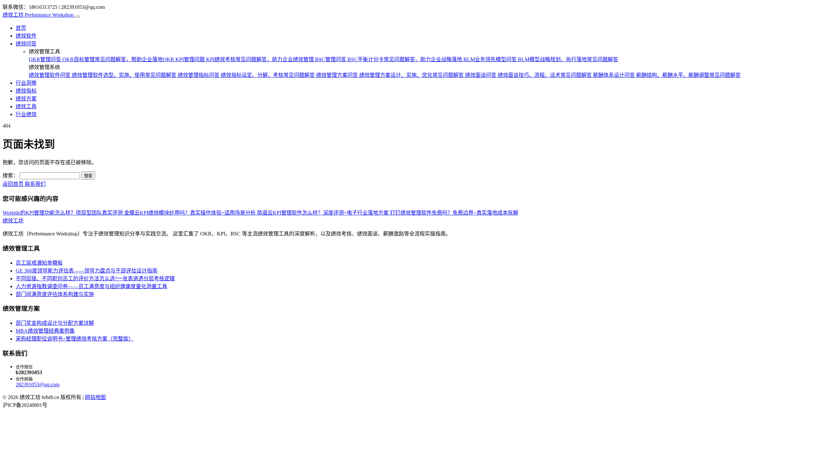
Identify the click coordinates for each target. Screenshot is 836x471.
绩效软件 (26, 36)
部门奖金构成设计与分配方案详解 (55, 323)
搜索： (10, 175)
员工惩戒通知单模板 (39, 263)
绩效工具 (26, 106)
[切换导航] (77, 17)
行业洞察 (26, 83)
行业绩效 (26, 114)
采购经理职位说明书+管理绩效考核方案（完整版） (75, 338)
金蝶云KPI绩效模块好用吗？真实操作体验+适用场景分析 (190, 213)
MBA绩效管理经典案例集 (45, 331)
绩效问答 (26, 43)
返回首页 (14, 184)
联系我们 (35, 184)
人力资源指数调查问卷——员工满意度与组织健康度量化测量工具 (91, 286)
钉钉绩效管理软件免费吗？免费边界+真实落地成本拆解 (454, 213)
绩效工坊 (38, 15)
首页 (21, 28)
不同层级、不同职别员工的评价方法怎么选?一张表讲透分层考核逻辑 (95, 278)
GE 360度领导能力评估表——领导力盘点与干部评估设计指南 (86, 270)
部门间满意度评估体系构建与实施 (55, 294)
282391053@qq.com (37, 384)
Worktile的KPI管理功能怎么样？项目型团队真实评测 (63, 213)
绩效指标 (26, 91)
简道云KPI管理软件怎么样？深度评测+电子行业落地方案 (323, 213)
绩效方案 (26, 98)
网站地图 (95, 397)
